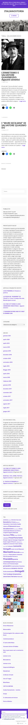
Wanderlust (6, 671)
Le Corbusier (9, 546)
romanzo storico (17, 568)
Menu (15, 15)
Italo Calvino (18, 544)
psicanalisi (7, 566)
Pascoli (5, 556)
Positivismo (18, 562)
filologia (15, 535)
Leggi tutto (22, 101)
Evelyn (5, 694)
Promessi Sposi (14, 564)
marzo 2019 (6, 347)
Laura (4, 546)
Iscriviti (7, 505)
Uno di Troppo (7, 678)
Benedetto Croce (9, 522)
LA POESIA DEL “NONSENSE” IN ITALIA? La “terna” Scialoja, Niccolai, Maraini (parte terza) (13, 298)
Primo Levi (6, 564)
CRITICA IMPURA (8, 686)
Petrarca (15, 556)
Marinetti (8, 551)
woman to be (7, 663)
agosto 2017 (6, 404)
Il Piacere (13, 542)
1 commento (4, 117)
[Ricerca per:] (14, 191)
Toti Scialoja (7, 574)
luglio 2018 (6, 366)
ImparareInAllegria (9, 667)
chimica (5, 526)
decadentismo (8, 529)
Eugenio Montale (13, 532)
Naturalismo (13, 554)
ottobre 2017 (7, 396)
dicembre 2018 (7, 354)
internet (12, 544)
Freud (11, 537)
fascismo (6, 535)
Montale (16, 552)
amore (10, 519)
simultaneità (11, 571)
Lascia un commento (6, 163)
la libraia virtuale (8, 675)
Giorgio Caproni (7, 540)
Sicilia (5, 571)
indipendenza (19, 541)
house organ (6, 542)
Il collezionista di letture (10, 697)
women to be (7, 656)
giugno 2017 (6, 411)
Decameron (16, 528)
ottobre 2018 (7, 358)
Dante (18, 526)
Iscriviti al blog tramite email (13, 492)
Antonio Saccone (16, 520)
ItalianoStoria (14, 11)
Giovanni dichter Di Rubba (10, 646)
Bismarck (17, 522)
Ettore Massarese (8, 625)
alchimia (5, 520)
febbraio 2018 (7, 381)
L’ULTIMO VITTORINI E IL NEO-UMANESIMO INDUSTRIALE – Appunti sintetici (12, 470)
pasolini (10, 556)
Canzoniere (6, 524)
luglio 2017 (6, 408)
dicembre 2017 (7, 389)
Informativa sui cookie (9, 719)
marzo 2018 (6, 377)
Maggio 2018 (6, 370)
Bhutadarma (6, 659)
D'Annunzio (12, 526)
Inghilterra (6, 544)
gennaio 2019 (7, 351)
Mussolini (22, 552)
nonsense (19, 554)
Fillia (12, 535)
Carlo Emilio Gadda (15, 524)
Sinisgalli (19, 571)
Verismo (14, 576)
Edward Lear (13, 531)
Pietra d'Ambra (7, 701)
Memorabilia (7, 629)
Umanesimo (16, 574)
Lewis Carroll (15, 549)
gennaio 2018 (7, 385)
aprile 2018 (6, 373)
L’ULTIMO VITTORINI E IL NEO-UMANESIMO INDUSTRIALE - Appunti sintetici (13, 306)
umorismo (7, 576)
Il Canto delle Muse (8, 642)
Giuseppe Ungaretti (18, 540)
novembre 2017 (7, 392)
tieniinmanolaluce (8, 639)
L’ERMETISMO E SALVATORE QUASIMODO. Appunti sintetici (10, 76)
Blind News (6, 682)
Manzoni (21, 549)
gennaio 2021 (7, 336)
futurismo (18, 537)
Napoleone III (6, 554)
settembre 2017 (7, 400)
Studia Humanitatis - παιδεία (11, 690)
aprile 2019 (6, 343)
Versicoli (19, 576)
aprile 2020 (6, 339)
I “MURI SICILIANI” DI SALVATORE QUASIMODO (13, 125)
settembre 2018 (7, 362)
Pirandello (8, 559)
